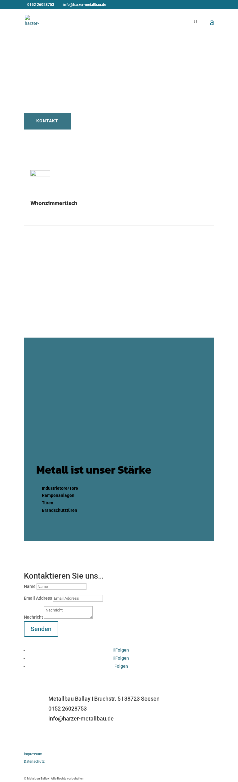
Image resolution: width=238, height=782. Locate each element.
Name (30, 586)
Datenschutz (34, 761)
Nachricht (33, 617)
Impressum (33, 754)
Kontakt (47, 120)
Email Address (38, 598)
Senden (41, 629)
